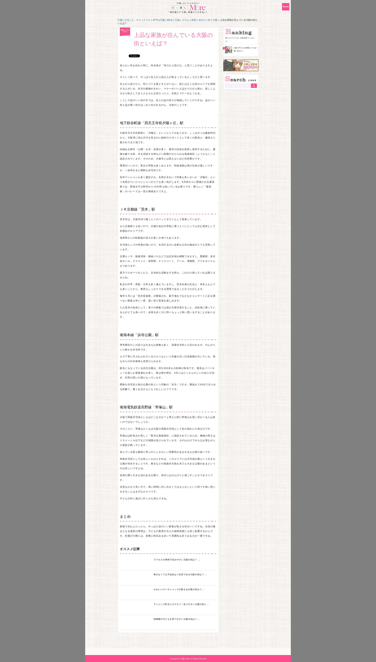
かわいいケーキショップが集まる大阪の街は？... (179, 589)
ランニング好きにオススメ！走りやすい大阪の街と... (181, 604)
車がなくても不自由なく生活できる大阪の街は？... (180, 574)
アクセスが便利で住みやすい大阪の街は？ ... (177, 559)
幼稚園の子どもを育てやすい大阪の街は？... (177, 618)
